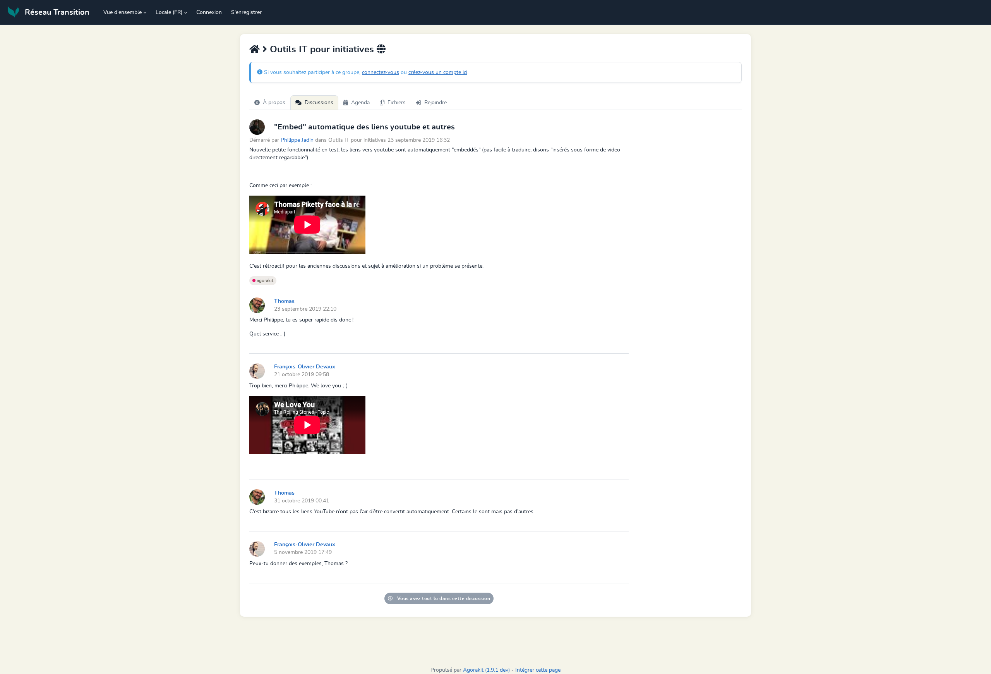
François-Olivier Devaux (304, 367)
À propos (274, 102)
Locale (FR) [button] (169, 12)
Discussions (319, 102)
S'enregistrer (246, 12)
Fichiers (396, 102)
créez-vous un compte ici (437, 72)
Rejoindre (435, 102)
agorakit (264, 280)
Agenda (360, 102)
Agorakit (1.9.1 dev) (486, 670)
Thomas (284, 301)
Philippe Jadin (297, 140)
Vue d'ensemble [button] (122, 12)
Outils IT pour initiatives (322, 49)
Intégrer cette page (538, 670)
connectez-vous (380, 72)
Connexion (209, 12)
